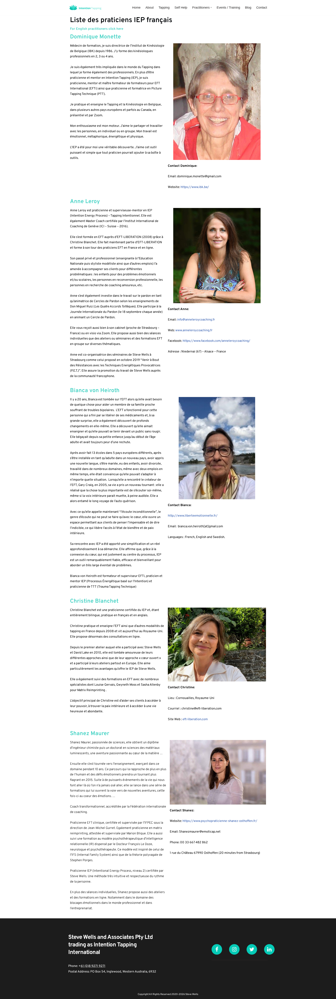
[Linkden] (269, 949)
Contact (261, 7)
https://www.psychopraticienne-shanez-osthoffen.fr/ (220, 821)
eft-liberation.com (195, 719)
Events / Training (228, 7)
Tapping (164, 7)
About (149, 7)
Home (136, 7)
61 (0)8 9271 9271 (93, 966)
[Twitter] (252, 949)
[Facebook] (217, 949)
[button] (211, 7)
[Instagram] (234, 949)
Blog (248, 7)
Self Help (180, 7)
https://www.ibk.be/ (195, 187)
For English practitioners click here (96, 29)
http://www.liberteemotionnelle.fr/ (193, 516)
